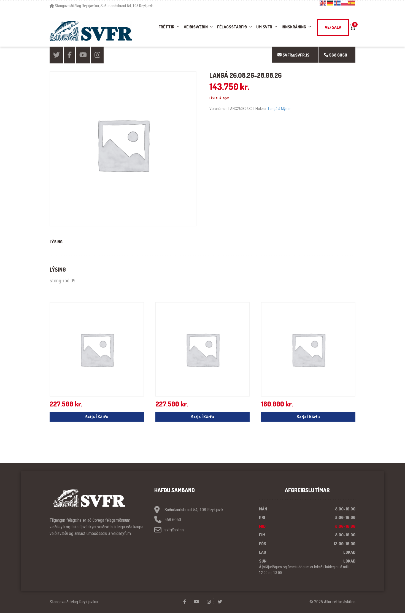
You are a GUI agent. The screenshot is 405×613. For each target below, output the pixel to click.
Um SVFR (264, 27)
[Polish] (344, 3)
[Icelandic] (337, 3)
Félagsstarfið (232, 27)
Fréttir (166, 27)
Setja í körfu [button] (96, 416)
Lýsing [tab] (56, 241)
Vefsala (333, 27)
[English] (323, 3)
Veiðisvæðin (196, 27)
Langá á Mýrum (279, 108)
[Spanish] (351, 3)
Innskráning (294, 27)
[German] (330, 3)
